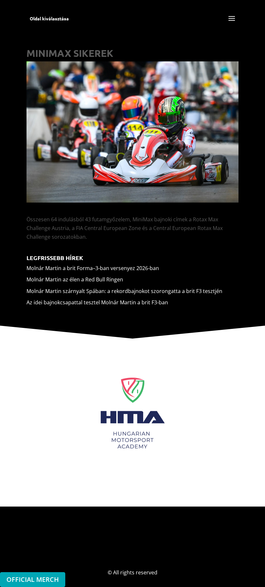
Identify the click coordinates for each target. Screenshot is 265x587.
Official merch (32, 579)
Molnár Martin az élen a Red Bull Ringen (74, 279)
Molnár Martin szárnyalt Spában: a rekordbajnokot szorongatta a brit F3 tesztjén (124, 291)
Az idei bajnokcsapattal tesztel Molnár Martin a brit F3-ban (97, 302)
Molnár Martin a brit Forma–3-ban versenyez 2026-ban (92, 268)
